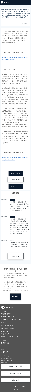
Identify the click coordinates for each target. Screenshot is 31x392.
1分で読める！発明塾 (7, 328)
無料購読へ (15, 297)
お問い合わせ (16, 380)
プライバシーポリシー (7, 356)
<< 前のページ (15, 173)
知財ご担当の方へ (6, 314)
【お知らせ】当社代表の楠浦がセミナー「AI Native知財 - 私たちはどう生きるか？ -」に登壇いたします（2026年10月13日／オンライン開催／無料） (19, 206)
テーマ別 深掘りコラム (8, 326)
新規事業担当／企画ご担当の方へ (11, 319)
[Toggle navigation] (28, 2)
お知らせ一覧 (16, 180)
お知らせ (4, 322)
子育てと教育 (5, 334)
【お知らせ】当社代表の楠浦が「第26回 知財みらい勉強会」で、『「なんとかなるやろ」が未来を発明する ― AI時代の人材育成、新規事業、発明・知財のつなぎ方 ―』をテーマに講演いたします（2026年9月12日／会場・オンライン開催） (19, 226)
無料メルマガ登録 (15, 373)
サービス (4, 311)
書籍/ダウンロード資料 (15, 366)
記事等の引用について (7, 360)
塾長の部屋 (4, 331)
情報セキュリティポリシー (8, 358)
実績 (2, 349)
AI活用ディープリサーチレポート (11, 337)
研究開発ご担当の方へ (7, 317)
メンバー (4, 346)
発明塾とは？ (5, 343)
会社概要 (4, 340)
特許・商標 (4, 362)
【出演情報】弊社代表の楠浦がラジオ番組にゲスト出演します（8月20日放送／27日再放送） (19, 244)
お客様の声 (4, 352)
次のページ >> (15, 186)
